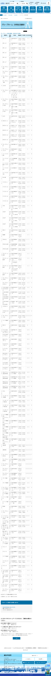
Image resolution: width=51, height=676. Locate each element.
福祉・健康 (25, 9)
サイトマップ (25, 650)
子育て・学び (18, 9)
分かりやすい (4, 628)
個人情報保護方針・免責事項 (31, 648)
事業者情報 (32, 9)
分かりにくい (14, 628)
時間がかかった (15, 631)
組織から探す (47, 9)
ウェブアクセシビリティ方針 (18, 648)
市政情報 (40, 9)
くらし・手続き (11, 10)
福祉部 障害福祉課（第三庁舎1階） (9, 607)
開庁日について (7, 667)
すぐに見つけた (5, 631)
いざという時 (4, 9)
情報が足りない (14, 624)
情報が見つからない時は (42, 648)
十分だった (4, 624)
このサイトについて (7, 648)
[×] (48, 673)
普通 (8, 624)
